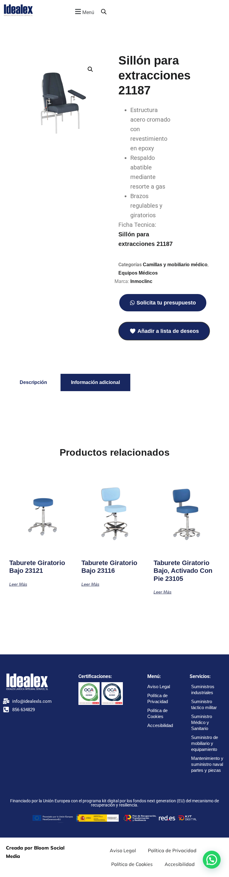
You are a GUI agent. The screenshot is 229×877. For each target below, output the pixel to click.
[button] (84, 11)
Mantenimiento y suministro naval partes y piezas (207, 764)
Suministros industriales (202, 689)
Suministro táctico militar (204, 704)
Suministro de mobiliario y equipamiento (204, 743)
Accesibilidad (160, 725)
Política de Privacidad (157, 698)
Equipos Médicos (138, 273)
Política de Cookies (157, 713)
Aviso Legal (158, 686)
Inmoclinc (141, 281)
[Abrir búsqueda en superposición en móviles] (104, 11)
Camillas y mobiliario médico (175, 264)
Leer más (18, 584)
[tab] (33, 382)
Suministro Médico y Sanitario (201, 722)
